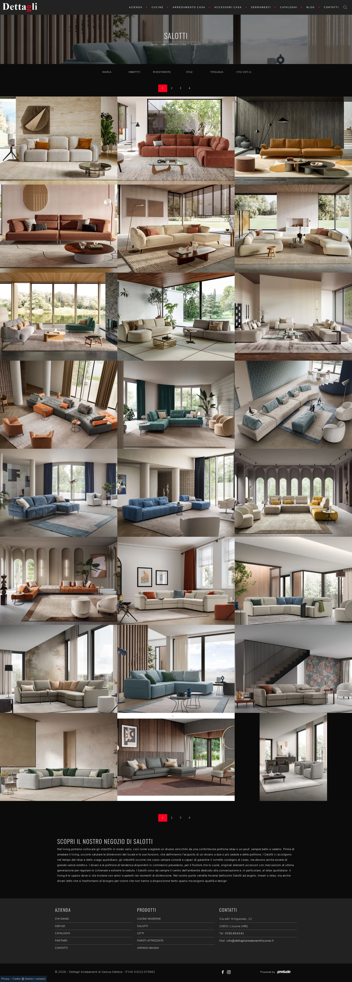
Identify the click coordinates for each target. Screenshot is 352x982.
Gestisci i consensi (35, 979)
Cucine (158, 7)
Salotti (196, 44)
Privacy (5, 979)
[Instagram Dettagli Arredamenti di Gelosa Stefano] (228, 971)
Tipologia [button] (216, 72)
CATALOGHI (62, 933)
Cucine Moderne (149, 919)
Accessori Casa (228, 7)
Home (154, 44)
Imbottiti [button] (134, 72)
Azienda (135, 7)
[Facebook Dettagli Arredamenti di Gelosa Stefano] (222, 971)
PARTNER (61, 940)
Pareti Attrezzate (150, 940)
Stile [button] (189, 72)
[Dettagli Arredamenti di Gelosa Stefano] (20, 7)
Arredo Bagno (148, 948)
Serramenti (261, 7)
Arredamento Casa (189, 7)
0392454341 (234, 933)
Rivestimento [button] (162, 72)
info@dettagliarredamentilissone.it (250, 941)
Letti (140, 933)
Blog (311, 7)
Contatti (331, 7)
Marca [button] (106, 72)
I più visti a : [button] (244, 72)
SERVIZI (60, 926)
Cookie (16, 979)
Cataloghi (288, 7)
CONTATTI (61, 948)
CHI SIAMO (62, 919)
